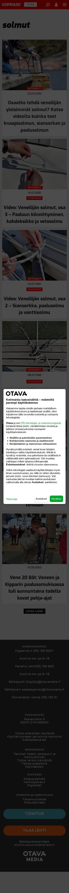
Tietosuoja (11, 499)
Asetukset (41, 498)
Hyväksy (56, 498)
